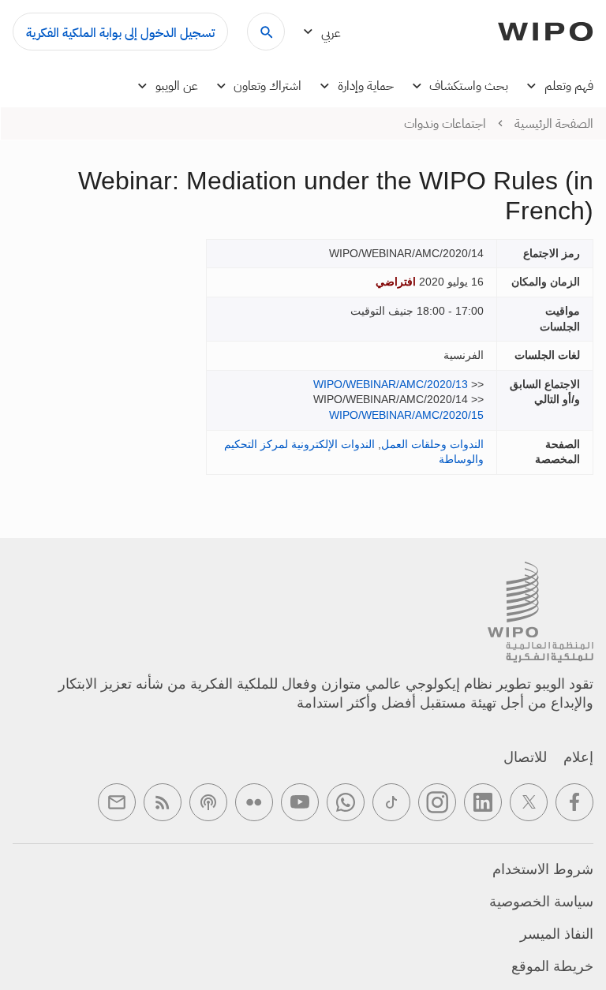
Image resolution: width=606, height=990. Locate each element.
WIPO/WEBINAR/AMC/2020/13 (390, 384)
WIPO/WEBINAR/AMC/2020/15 (406, 415)
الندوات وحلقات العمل (432, 444)
